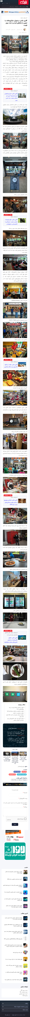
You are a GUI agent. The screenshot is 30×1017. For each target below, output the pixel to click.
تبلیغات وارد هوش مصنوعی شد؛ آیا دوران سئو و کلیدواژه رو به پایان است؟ (13, 918)
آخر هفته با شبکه (17, 771)
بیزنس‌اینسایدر (21, 766)
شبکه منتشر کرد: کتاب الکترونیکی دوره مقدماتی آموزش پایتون (15, 719)
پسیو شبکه (25, 995)
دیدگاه (25, 807)
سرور (7, 1015)
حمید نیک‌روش (19, 29)
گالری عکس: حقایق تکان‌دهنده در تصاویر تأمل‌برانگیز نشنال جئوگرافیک (10, 640)
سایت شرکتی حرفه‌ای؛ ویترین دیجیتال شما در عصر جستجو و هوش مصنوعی (13, 932)
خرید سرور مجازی (23, 994)
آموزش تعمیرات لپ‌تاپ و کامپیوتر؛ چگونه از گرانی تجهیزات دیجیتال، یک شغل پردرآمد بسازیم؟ (13, 945)
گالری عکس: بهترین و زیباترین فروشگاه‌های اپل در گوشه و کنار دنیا (6, 759)
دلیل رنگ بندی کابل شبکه (17, 952)
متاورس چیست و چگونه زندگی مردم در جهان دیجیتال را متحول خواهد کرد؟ (14, 906)
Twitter (19, 780)
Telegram (24, 780)
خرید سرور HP (24, 990)
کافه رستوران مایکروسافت (21, 774)
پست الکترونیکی (23, 798)
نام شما (25, 793)
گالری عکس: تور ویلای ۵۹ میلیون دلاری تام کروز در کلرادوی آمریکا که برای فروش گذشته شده (15, 760)
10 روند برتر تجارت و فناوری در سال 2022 (14, 879)
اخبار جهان (13, 29)
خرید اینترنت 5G (23, 992)
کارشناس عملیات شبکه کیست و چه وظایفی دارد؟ (13, 979)
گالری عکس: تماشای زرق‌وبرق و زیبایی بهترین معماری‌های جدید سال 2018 (10, 502)
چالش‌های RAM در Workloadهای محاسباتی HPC (13, 939)
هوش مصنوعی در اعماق (18, 713)
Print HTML (14, 780)
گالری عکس (8, 29)
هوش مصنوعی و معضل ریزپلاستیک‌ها (15, 711)
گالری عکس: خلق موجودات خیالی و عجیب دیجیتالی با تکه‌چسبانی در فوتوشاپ (11, 222)
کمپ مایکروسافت (12, 774)
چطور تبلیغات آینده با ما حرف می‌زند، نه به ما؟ (14, 959)
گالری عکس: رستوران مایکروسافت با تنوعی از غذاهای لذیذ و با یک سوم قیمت (16, 22)
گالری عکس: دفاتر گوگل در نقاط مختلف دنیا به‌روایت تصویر (23, 759)
